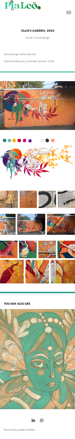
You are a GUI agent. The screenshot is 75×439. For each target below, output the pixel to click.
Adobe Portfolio (26, 429)
